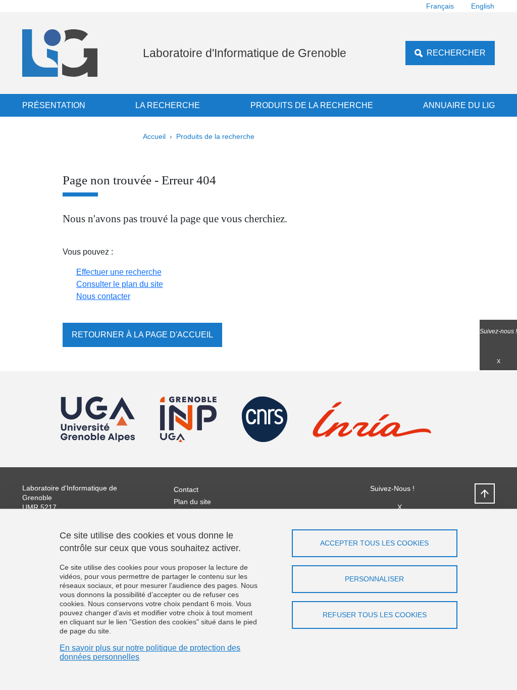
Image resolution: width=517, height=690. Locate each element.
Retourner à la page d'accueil (142, 334)
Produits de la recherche (311, 105)
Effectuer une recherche (119, 272)
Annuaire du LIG (459, 105)
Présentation (53, 105)
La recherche (167, 105)
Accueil (154, 136)
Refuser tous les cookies (375, 615)
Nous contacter (103, 296)
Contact (186, 489)
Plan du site (192, 502)
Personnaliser (374, 579)
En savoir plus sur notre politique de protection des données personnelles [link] (150, 652)
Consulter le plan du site (119, 284)
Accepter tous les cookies (374, 543)
